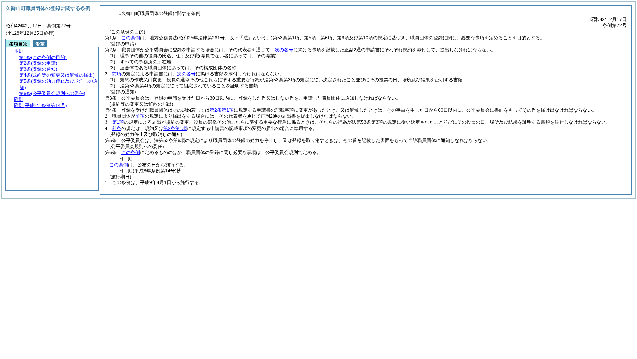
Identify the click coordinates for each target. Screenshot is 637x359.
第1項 (118, 122)
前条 (116, 128)
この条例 (130, 37)
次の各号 (284, 49)
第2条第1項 (222, 110)
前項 (116, 73)
